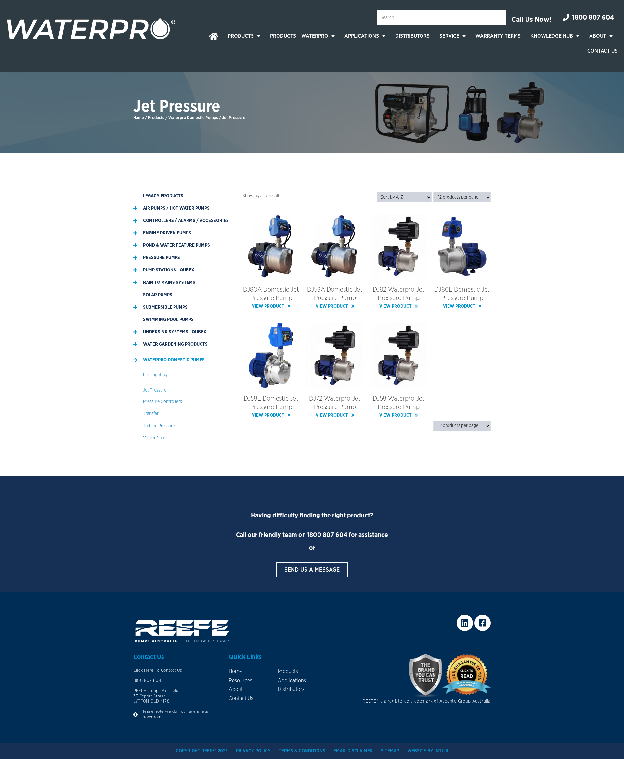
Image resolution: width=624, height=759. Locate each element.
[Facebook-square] (482, 623)
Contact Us (602, 51)
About (597, 36)
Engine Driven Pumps (167, 233)
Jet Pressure (154, 390)
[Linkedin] (465, 623)
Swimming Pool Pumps (168, 319)
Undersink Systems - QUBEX (174, 332)
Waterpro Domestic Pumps (193, 118)
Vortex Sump (155, 438)
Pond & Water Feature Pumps (176, 245)
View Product (268, 306)
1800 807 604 (327, 535)
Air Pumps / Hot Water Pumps (176, 208)
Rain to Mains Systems (169, 282)
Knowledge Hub (551, 36)
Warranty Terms (498, 36)
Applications (361, 36)
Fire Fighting (155, 375)
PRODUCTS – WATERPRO (299, 36)
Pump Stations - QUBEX (168, 270)
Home (138, 118)
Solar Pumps (157, 295)
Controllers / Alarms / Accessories (186, 220)
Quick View (271, 273)
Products (241, 36)
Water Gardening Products (175, 344)
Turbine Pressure (159, 426)
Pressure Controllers (162, 401)
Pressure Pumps (161, 257)
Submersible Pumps (165, 307)
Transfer (151, 413)
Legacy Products (163, 196)
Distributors (412, 36)
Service (449, 36)
